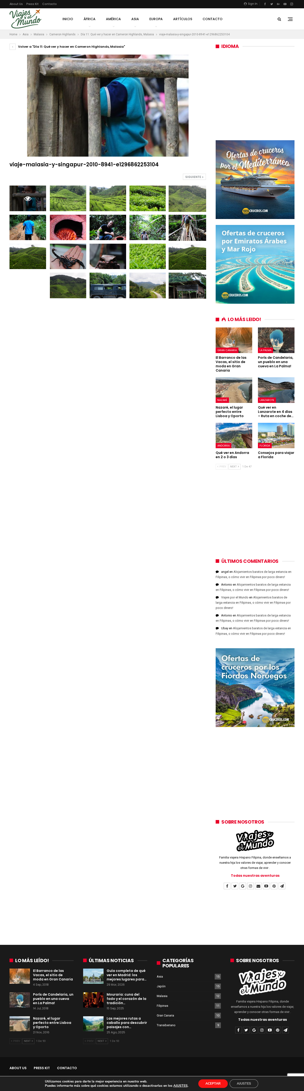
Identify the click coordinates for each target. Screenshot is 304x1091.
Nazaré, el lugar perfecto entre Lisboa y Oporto (52, 1022)
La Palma (265, 350)
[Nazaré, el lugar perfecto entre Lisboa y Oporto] (234, 390)
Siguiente (193, 177)
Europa (156, 19)
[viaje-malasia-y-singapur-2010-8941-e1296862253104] (68, 198)
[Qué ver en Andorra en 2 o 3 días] (234, 435)
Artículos (182, 19)
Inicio (67, 19)
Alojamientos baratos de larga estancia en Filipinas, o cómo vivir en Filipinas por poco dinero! (253, 603)
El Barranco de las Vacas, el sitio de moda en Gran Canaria (53, 975)
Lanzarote (267, 400)
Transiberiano (166, 1025)
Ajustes (244, 1083)
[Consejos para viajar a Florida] (276, 435)
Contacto (49, 4)
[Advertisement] (255, 91)
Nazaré (222, 400)
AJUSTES (180, 1086)
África (89, 19)
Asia (135, 19)
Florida (265, 446)
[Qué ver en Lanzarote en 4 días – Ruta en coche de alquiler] (276, 390)
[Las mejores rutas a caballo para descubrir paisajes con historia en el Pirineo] (93, 1023)
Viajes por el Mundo (234, 597)
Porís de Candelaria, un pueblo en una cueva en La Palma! (53, 998)
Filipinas (162, 1005)
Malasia (162, 996)
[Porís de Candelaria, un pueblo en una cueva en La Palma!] (276, 340)
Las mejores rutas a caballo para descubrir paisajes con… (127, 1022)
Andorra (223, 446)
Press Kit (32, 4)
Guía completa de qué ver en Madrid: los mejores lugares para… (127, 975)
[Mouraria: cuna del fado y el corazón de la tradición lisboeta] (93, 999)
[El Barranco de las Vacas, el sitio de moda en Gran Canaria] (234, 340)
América (113, 19)
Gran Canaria (227, 350)
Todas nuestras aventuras (255, 875)
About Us (16, 4)
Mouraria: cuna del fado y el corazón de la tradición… (126, 998)
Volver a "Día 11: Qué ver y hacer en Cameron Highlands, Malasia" (71, 46)
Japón (161, 986)
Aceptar (213, 1083)
